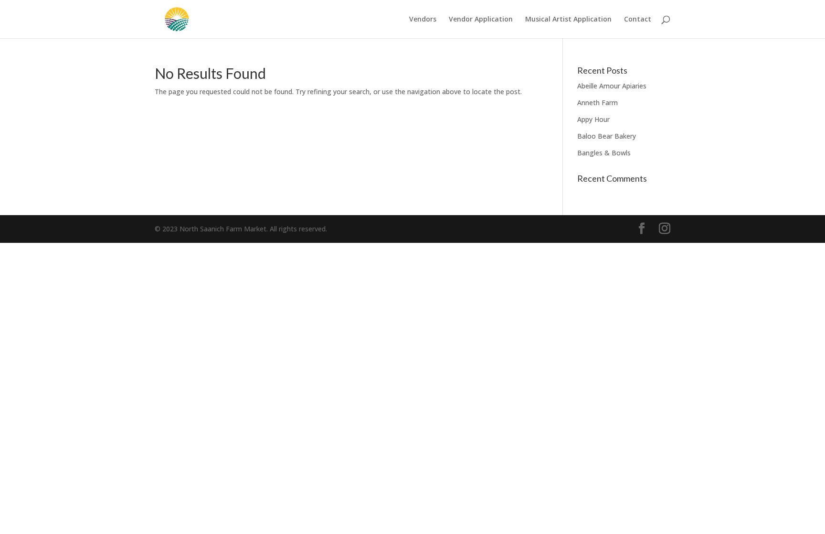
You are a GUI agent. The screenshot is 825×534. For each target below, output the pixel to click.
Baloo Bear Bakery (606, 136)
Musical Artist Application (568, 19)
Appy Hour (593, 119)
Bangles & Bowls (604, 152)
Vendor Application (481, 19)
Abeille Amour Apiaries (611, 85)
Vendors (422, 19)
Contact (637, 19)
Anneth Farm (597, 102)
